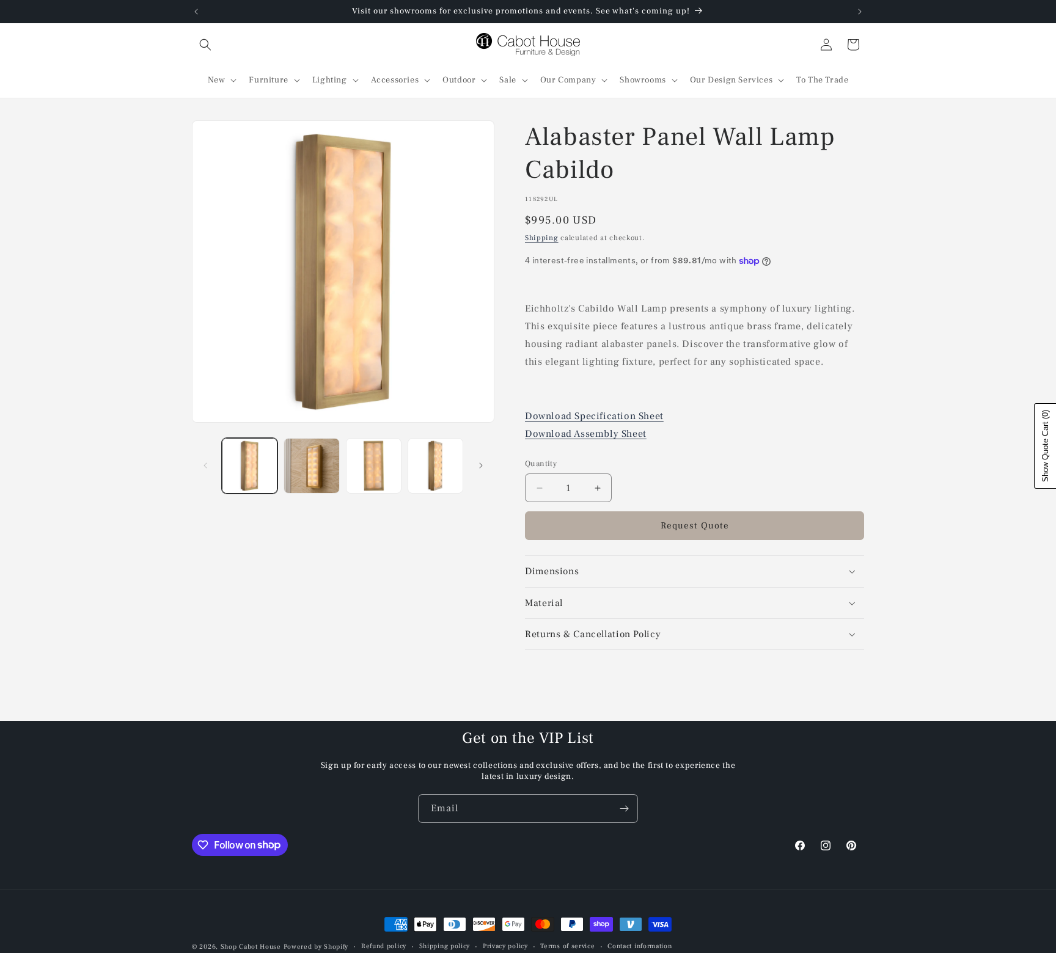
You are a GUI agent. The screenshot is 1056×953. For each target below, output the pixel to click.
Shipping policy (445, 946)
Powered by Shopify (316, 946)
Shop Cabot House (251, 946)
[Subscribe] (623, 808)
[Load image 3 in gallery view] (374, 466)
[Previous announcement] (196, 11)
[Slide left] (205, 465)
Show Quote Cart (1045, 446)
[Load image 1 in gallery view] (249, 466)
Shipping (542, 238)
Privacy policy (505, 946)
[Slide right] (481, 465)
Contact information (639, 946)
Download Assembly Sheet (586, 434)
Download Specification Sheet (594, 416)
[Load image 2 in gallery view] (311, 466)
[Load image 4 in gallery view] (435, 466)
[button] (205, 44)
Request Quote (695, 525)
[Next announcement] (859, 11)
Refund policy (383, 946)
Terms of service (567, 946)
